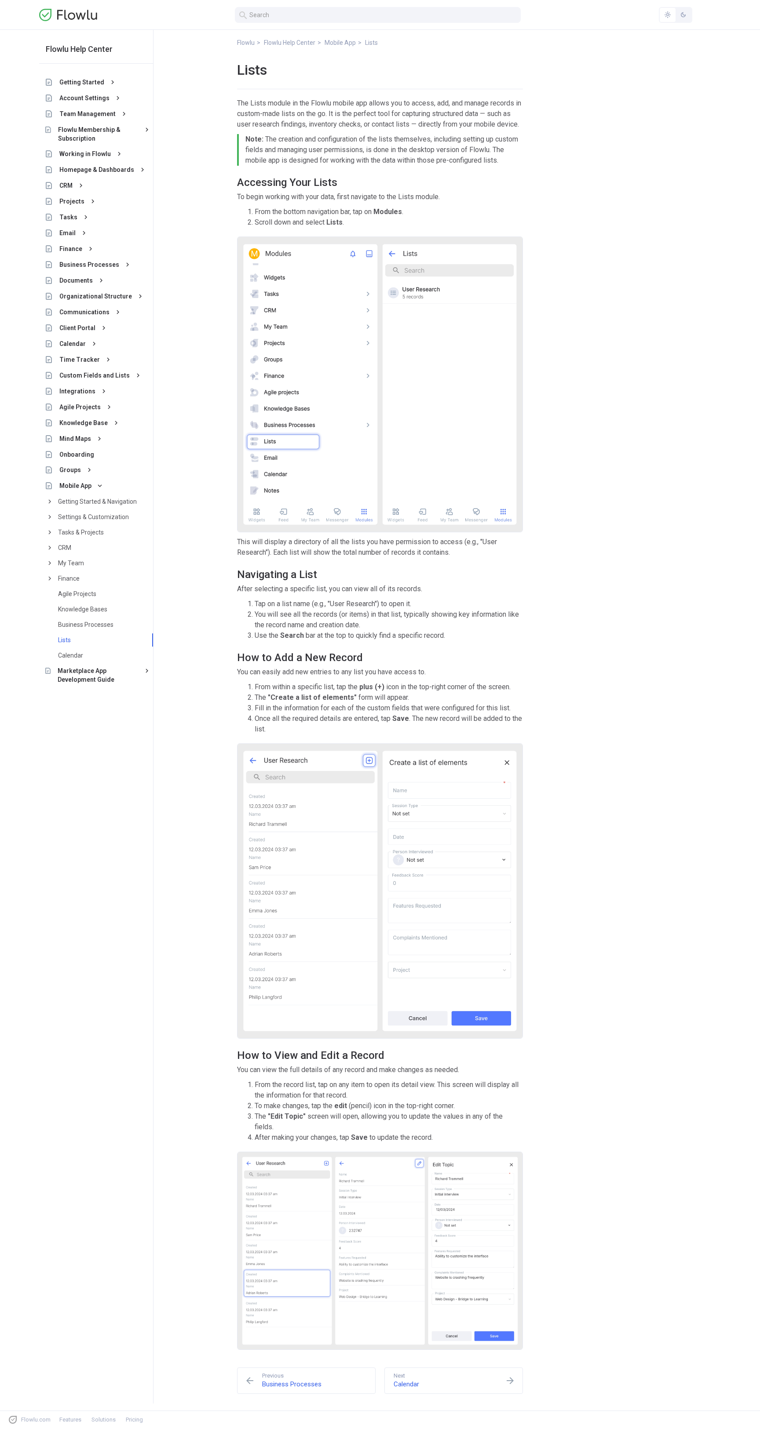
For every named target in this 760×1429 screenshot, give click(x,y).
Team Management (87, 113)
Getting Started (81, 82)
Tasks (68, 217)
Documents (76, 280)
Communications (84, 312)
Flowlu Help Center (79, 49)
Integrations (77, 391)
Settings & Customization (93, 516)
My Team (71, 563)
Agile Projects (80, 407)
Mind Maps (75, 438)
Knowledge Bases (82, 609)
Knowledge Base (83, 422)
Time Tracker (79, 359)
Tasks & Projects (81, 532)
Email (67, 232)
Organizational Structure (95, 296)
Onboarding (76, 454)
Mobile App (75, 485)
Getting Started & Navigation (97, 501)
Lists (64, 640)
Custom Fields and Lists (94, 375)
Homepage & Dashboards (96, 169)
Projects (71, 201)
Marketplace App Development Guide (86, 675)
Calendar (72, 343)
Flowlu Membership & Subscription (89, 134)
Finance (70, 248)
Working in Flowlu (85, 153)
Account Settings (84, 98)
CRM (66, 185)
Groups (70, 469)
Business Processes (89, 264)
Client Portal (77, 327)
